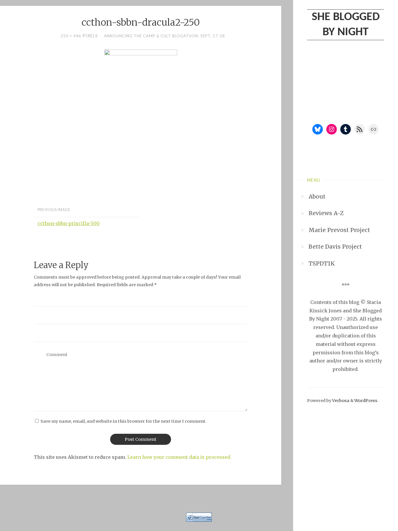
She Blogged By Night (346, 24)
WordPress (365, 400)
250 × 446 (71, 35)
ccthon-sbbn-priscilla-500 (69, 223)
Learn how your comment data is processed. (179, 457)
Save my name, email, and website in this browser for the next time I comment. (123, 421)
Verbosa (340, 400)
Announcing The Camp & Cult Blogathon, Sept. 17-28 (164, 35)
